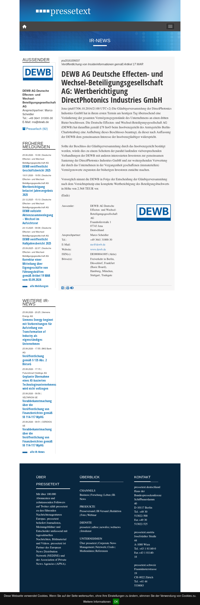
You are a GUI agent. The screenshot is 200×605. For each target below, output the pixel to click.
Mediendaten (87, 551)
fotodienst (86, 531)
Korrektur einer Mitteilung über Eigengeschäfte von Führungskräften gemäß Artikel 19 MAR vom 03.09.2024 (36, 270)
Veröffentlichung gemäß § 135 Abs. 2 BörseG (34, 360)
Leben (107, 495)
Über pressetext (88, 543)
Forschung (96, 495)
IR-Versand (102, 511)
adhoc (95, 527)
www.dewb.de (98, 249)
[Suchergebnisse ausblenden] (72, 288)
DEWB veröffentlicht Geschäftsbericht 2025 (36, 168)
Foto (83, 515)
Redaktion (115, 511)
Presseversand (87, 511)
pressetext (85, 527)
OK (116, 601)
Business (84, 495)
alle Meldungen (39, 286)
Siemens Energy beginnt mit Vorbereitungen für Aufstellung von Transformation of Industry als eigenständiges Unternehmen (37, 332)
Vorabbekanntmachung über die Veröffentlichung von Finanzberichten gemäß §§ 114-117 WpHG (37, 409)
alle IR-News (37, 452)
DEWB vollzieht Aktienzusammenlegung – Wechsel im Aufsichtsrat (37, 217)
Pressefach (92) (36, 128)
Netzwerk (101, 547)
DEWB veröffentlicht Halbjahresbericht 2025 (36, 241)
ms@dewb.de (97, 244)
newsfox (104, 527)
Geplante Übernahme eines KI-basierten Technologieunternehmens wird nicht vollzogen (39, 383)
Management (87, 547)
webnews (116, 527)
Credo (111, 547)
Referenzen (102, 551)
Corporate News (107, 543)
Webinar (91, 515)
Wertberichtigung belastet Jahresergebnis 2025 (37, 191)
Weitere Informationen (97, 601)
